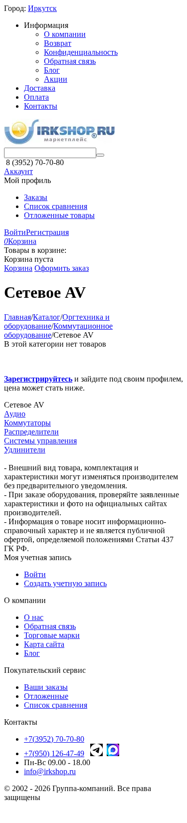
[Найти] (100, 155)
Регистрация (47, 232)
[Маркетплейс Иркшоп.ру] (59, 143)
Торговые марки (52, 635)
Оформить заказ (61, 268)
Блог (52, 70)
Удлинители (24, 449)
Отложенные (46, 696)
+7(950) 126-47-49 (54, 753)
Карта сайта (44, 644)
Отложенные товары (59, 215)
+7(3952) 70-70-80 (54, 739)
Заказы (35, 197)
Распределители (31, 431)
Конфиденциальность (81, 52)
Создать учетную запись (65, 583)
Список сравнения (55, 206)
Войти (15, 232)
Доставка (39, 88)
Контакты (40, 106)
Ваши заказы (46, 687)
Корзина (18, 268)
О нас (33, 617)
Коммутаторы (27, 422)
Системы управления (40, 440)
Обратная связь (70, 61)
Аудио (14, 414)
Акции (55, 79)
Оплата (36, 97)
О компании (65, 34)
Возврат (57, 43)
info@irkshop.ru (50, 771)
